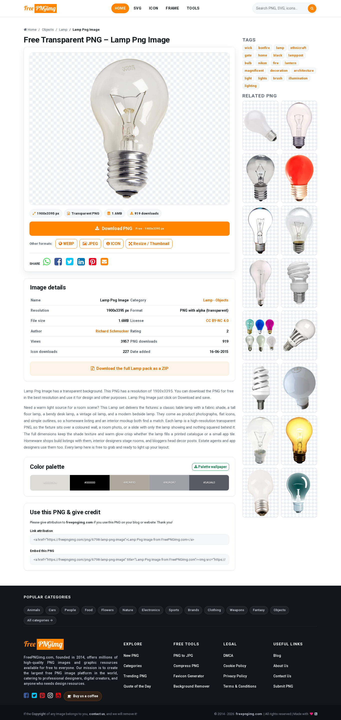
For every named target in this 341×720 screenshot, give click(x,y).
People (70, 610)
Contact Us (282, 676)
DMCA (228, 655)
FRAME (172, 8)
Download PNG (133, 228)
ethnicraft (298, 48)
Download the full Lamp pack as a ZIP (132, 368)
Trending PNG (135, 676)
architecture (304, 70)
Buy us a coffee (85, 696)
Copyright (39, 714)
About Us (280, 666)
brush (277, 78)
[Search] (312, 8)
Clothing (214, 610)
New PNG (131, 655)
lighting (251, 86)
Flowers (107, 610)
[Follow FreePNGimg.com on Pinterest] (42, 695)
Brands (193, 610)
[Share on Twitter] (70, 263)
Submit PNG (283, 686)
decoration (279, 70)
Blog (277, 655)
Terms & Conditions (239, 686)
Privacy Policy (235, 676)
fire (276, 63)
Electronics (151, 610)
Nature (128, 610)
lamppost (295, 55)
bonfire (264, 48)
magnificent (254, 70)
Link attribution (41, 531)
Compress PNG (186, 666)
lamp (280, 48)
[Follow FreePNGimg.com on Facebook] (26, 695)
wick (248, 48)
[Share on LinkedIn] (81, 263)
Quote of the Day (137, 686)
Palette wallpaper (212, 467)
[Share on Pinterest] (93, 263)
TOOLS (193, 8)
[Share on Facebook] (58, 263)
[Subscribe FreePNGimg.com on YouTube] (58, 695)
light (248, 78)
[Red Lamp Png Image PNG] (299, 178)
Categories (133, 666)
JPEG (92, 243)
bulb (248, 63)
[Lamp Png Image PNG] (260, 125)
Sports (174, 610)
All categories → (40, 620)
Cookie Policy (234, 666)
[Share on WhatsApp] (47, 263)
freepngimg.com (249, 714)
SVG (137, 8)
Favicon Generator (188, 676)
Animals (33, 610)
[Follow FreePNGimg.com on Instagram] (50, 695)
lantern (290, 63)
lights (262, 78)
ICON (153, 8)
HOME (120, 8)
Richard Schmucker (112, 331)
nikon (262, 63)
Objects (221, 300)
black (277, 55)
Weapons (237, 610)
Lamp (207, 300)
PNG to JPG (183, 655)
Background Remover (191, 686)
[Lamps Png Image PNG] (260, 335)
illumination (298, 78)
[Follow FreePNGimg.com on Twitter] (34, 695)
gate (248, 55)
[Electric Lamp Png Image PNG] (299, 125)
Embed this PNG (42, 551)
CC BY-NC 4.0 (217, 321)
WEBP (68, 243)
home (262, 55)
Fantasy (259, 610)
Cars (52, 610)
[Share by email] (104, 263)
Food (89, 610)
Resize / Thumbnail (150, 243)
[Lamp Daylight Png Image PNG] (299, 335)
